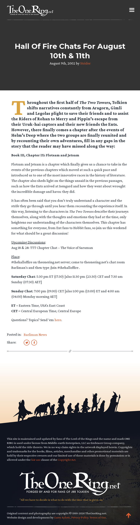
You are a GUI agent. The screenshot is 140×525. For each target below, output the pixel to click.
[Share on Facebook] (34, 342)
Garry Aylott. (62, 517)
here (58, 320)
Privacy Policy (79, 517)
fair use (35, 459)
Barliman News (35, 335)
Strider (85, 63)
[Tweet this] (27, 342)
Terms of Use (98, 517)
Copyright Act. (67, 459)
